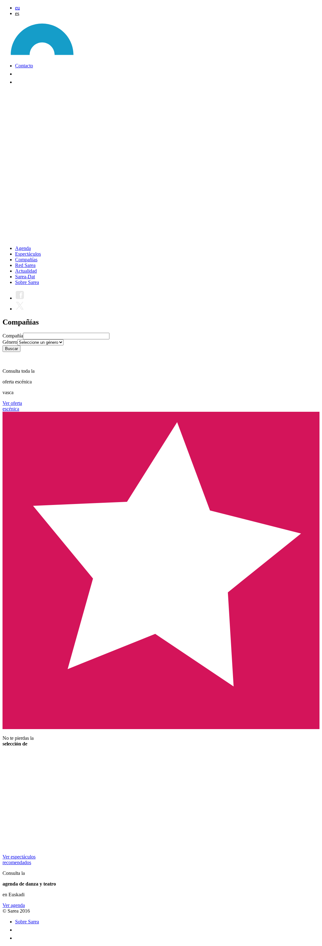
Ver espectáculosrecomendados (19, 859)
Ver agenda (14, 905)
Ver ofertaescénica (12, 405)
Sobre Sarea (27, 282)
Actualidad (26, 271)
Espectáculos (28, 254)
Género (10, 342)
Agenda (23, 248)
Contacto (24, 65)
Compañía (13, 335)
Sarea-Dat (25, 276)
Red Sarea (25, 265)
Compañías (26, 259)
